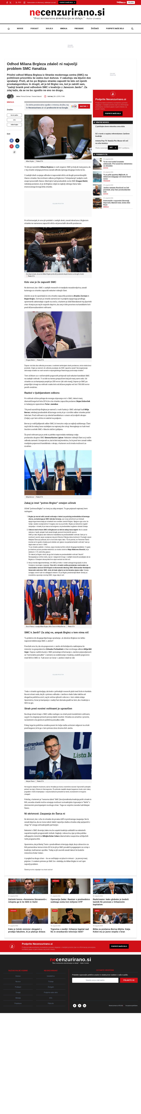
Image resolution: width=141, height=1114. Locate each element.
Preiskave (79, 28)
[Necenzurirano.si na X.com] (10, 2)
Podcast (35, 28)
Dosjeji (49, 28)
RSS (19, 2)
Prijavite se (128, 980)
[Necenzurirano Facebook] (7, 2)
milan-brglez (14, 124)
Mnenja (63, 28)
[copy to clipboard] (14, 152)
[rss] (84, 1005)
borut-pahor (14, 115)
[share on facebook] (11, 140)
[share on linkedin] (17, 146)
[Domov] (8, 28)
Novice (20, 28)
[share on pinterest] (11, 146)
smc (14, 120)
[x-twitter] (79, 1005)
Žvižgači (95, 28)
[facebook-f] (74, 1005)
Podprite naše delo (115, 28)
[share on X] (17, 140)
